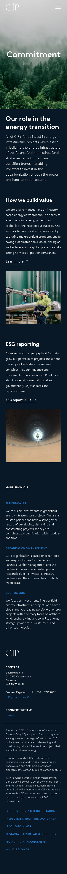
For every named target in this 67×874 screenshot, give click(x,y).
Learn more (15, 261)
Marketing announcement (26, 841)
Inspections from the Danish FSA (31, 818)
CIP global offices (16, 697)
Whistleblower (17, 849)
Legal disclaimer (18, 826)
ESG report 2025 (18, 400)
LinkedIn (10, 715)
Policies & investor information (30, 811)
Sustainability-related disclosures (33, 834)
